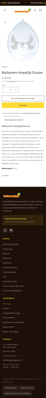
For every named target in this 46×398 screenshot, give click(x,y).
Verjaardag (7, 249)
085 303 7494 (9, 351)
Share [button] (6, 175)
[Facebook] (11, 230)
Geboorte (7, 258)
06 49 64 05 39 (9, 356)
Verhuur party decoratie (13, 286)
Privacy (38, 379)
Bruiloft (6, 253)
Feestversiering (9, 272)
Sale (4, 276)
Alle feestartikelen (11, 244)
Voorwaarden (8, 382)
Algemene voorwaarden (13, 322)
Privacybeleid (9, 317)
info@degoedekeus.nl (12, 360)
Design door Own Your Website (17, 393)
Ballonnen (7, 263)
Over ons (7, 303)
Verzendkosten (11, 81)
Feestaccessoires (10, 267)
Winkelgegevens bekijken (13, 119)
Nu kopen (23, 105)
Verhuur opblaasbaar (12, 290)
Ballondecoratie (10, 281)
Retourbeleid (8, 327)
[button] (4, 10)
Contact (6, 308)
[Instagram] (5, 230)
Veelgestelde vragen (12, 313)
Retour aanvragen (11, 331)
